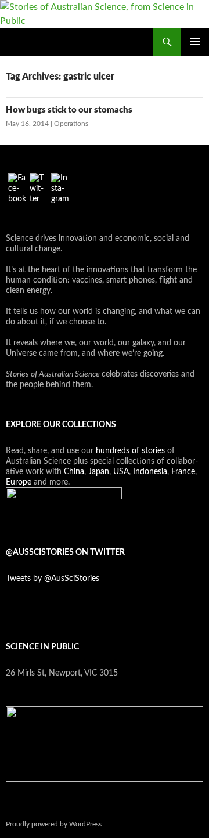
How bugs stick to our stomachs (69, 110)
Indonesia (150, 472)
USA (121, 472)
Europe (18, 482)
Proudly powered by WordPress (54, 824)
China (74, 472)
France (183, 472)
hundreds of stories (130, 451)
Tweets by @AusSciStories (52, 579)
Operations (71, 123)
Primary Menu (195, 42)
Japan (98, 472)
